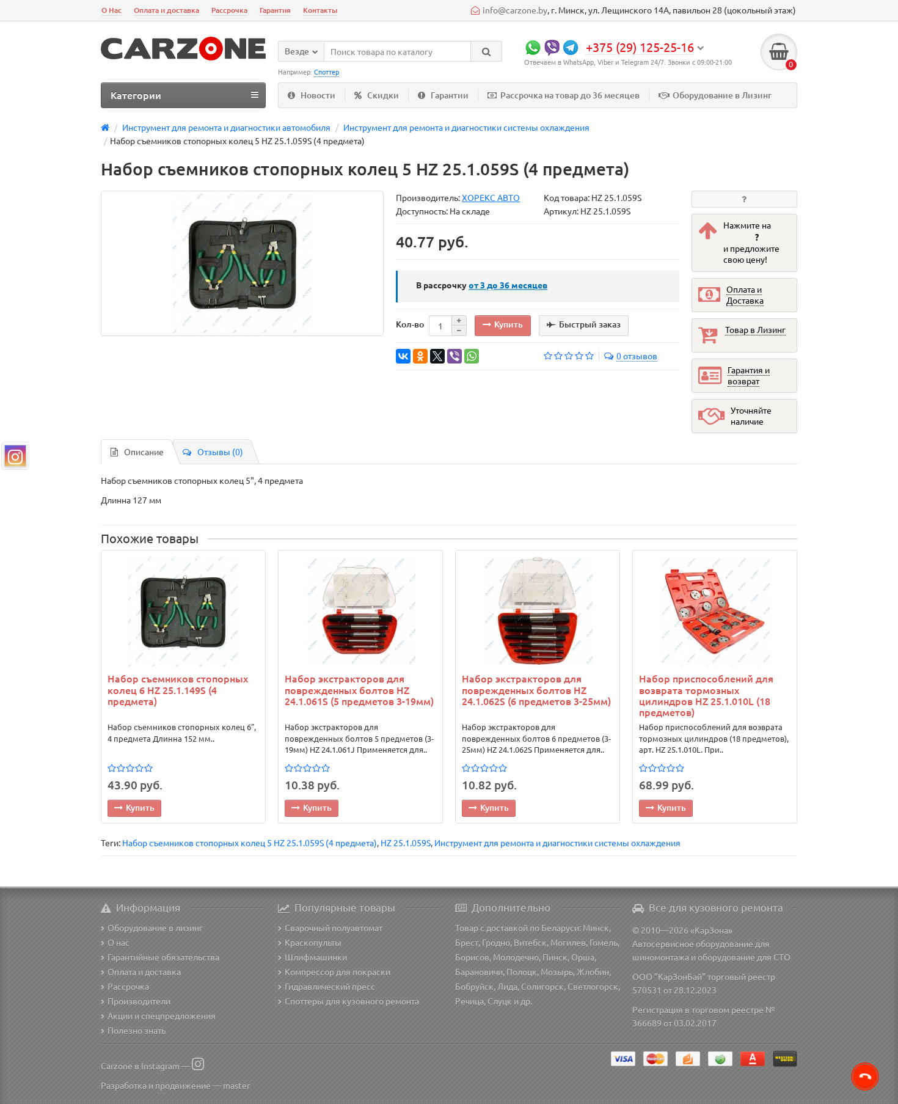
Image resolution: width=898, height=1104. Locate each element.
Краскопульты (313, 942)
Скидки (383, 95)
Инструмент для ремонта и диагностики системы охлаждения (557, 842)
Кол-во (410, 324)
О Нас (111, 10)
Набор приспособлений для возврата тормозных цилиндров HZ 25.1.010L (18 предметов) (706, 695)
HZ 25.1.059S (406, 842)
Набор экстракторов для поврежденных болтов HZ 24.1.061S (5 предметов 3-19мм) (359, 690)
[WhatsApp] (471, 356)
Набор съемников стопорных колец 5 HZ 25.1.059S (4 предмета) (249, 842)
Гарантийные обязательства (163, 956)
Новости (318, 95)
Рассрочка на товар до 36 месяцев (570, 95)
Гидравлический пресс (330, 986)
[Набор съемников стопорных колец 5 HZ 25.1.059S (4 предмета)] (242, 263)
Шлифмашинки (316, 956)
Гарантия (275, 10)
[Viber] (454, 356)
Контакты (320, 10)
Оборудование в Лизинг (722, 95)
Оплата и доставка (166, 10)
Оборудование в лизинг (155, 927)
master (236, 1085)
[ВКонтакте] (403, 356)
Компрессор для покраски (337, 971)
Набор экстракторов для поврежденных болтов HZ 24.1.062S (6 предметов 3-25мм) (536, 690)
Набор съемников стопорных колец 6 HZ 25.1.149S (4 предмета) (178, 690)
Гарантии (450, 95)
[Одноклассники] (420, 356)
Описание (144, 451)
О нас (119, 942)
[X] (437, 356)
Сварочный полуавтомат (333, 927)
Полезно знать (137, 1030)
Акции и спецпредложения (162, 1015)
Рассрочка (229, 10)
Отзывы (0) (220, 451)
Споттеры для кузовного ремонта (352, 1000)
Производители (139, 1000)
